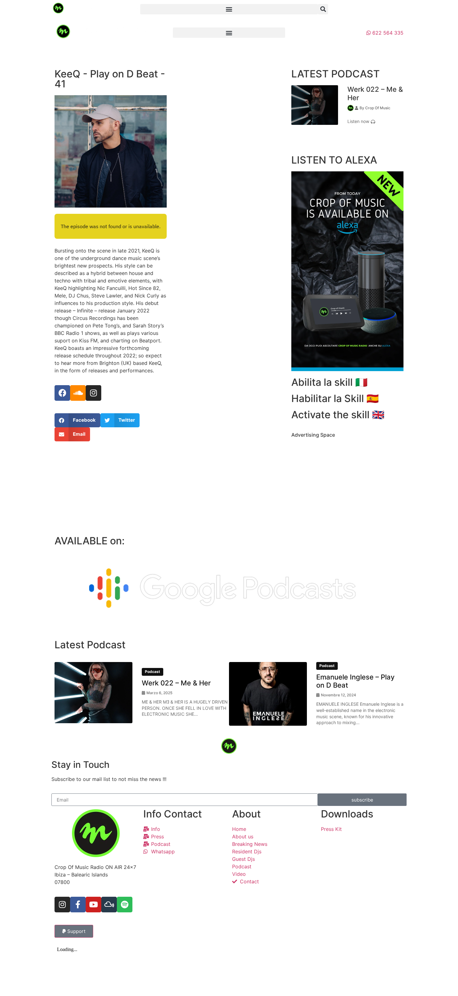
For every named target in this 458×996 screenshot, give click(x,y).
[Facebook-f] (78, 904)
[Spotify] (124, 904)
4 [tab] (234, 730)
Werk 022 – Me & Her (176, 683)
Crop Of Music (377, 107)
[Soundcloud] (78, 393)
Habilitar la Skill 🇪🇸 (335, 398)
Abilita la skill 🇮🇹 (329, 382)
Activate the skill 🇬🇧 (337, 415)
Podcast (152, 671)
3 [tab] (357, 138)
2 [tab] (347, 138)
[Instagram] (93, 393)
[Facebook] (62, 393)
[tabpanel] (347, 105)
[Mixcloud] (109, 904)
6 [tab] (252, 730)
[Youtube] (93, 904)
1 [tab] (338, 138)
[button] (229, 9)
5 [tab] (243, 730)
